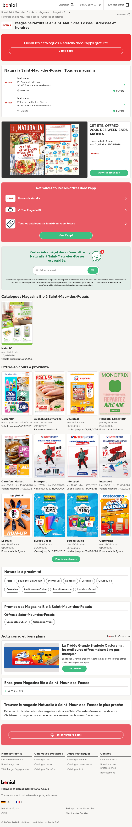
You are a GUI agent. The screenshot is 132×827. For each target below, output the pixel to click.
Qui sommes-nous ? (12, 759)
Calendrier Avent (43, 621)
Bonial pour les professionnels (108, 766)
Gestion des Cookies (77, 813)
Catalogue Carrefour (45, 769)
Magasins (44, 12)
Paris (9, 580)
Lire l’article (74, 668)
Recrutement (107, 772)
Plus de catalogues (66, 559)
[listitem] (17, 331)
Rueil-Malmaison (62, 589)
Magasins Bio (60, 12)
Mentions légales (10, 808)
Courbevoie (105, 580)
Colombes (12, 589)
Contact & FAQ (108, 759)
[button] (66, 149)
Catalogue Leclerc (44, 764)
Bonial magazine (10, 764)
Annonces (121, 14)
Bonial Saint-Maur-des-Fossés (17, 12)
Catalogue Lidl (42, 759)
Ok (93, 270)
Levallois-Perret (86, 589)
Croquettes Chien (17, 621)
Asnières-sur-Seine (35, 589)
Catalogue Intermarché (79, 764)
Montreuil (53, 580)
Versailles (87, 580)
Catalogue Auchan (77, 759)
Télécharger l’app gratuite (15, 769)
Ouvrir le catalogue (109, 172)
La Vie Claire (15, 690)
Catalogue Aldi (75, 769)
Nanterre (70, 580)
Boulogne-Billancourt (30, 580)
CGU (4, 813)
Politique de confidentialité (80, 808)
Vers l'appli (66, 50)
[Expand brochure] (44, 150)
